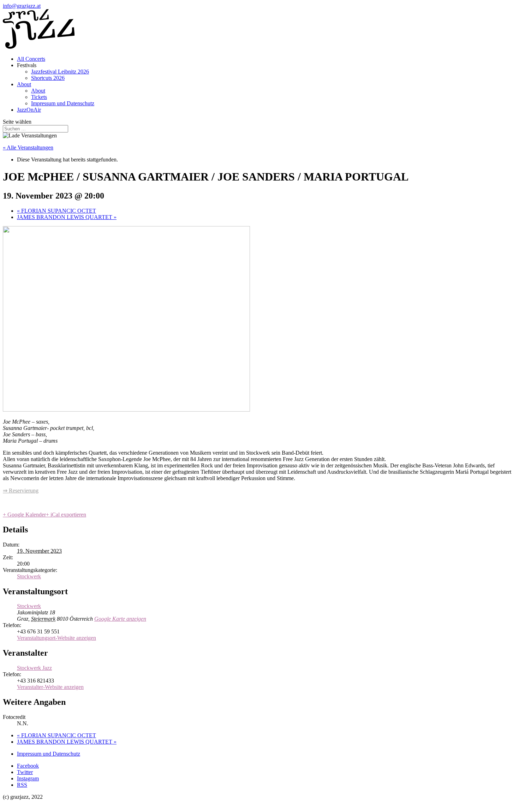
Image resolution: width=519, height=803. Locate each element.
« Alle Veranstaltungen (28, 147)
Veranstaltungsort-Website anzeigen (56, 638)
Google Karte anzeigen (120, 619)
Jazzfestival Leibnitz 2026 (60, 72)
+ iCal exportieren (66, 515)
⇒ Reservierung (20, 491)
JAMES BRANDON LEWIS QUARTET (67, 217)
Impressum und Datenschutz (62, 103)
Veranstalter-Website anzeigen (50, 687)
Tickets (39, 97)
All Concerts (31, 59)
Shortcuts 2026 (48, 78)
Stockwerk (29, 576)
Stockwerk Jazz (34, 668)
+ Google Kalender (24, 515)
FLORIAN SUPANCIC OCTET (56, 211)
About (24, 84)
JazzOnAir (29, 110)
